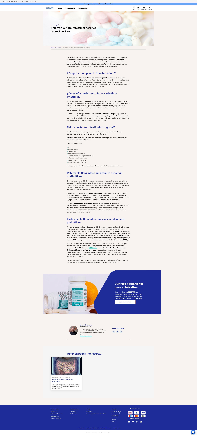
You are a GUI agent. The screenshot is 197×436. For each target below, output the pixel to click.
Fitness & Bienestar (56, 418)
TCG (110, 428)
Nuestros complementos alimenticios (96, 414)
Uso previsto (116, 428)
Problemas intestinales (57, 414)
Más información (125, 302)
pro (93, 248)
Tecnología (73, 411)
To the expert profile (86, 336)
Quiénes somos (83, 8)
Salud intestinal (55, 416)
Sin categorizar (56, 25)
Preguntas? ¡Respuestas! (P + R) (116, 412)
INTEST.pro (89, 411)
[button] (113, 331)
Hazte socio (73, 414)
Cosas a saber (70, 8)
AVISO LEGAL (80, 428)
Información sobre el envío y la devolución (96, 428)
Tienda (59, 8)
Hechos (114, 419)
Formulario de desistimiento (115, 416)
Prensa (113, 421)
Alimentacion (54, 411)
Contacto (114, 409)
